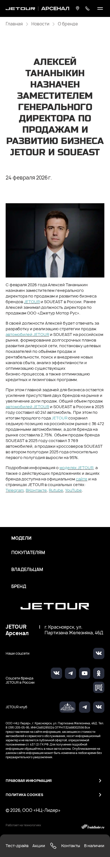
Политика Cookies (24, 794)
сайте (81, 479)
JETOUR (32, 301)
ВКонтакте (36, 490)
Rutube (56, 490)
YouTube (73, 490)
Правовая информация (29, 780)
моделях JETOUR (76, 467)
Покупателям (28, 553)
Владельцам (27, 569)
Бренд (18, 586)
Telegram (15, 490)
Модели (21, 538)
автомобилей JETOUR (27, 334)
